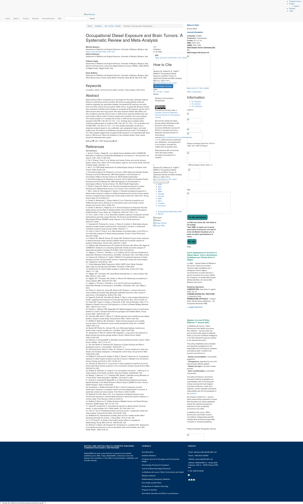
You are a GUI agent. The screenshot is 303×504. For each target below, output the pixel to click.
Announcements (48, 18)
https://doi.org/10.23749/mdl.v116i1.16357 (171, 57)
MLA (159, 201)
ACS (159, 186)
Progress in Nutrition (149, 490)
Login (291, 11)
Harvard (161, 196)
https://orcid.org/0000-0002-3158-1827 (100, 51)
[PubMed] (194, 120)
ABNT (160, 191)
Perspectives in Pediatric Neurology (155, 486)
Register (292, 8)
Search (92, 18)
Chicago (161, 194)
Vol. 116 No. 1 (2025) (113, 26)
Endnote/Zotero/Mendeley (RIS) (170, 211)
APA (159, 189)
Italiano (296, 6)
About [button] (15, 18)
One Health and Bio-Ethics (152, 483)
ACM (160, 184)
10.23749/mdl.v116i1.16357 (166, 83)
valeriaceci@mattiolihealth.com (205, 452)
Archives (35, 18)
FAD (59, 18)
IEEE (160, 198)
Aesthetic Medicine (149, 456)
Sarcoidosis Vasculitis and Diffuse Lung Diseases (160, 493)
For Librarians (197, 106)
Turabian (161, 203)
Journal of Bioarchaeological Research (156, 469)
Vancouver (162, 205)
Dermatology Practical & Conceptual (155, 465)
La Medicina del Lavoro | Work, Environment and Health (163, 472)
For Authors (196, 104)
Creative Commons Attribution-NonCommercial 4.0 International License (167, 114)
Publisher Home (295, 1)
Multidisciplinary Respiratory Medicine (156, 479)
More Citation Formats (160, 182)
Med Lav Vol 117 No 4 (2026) (198, 88)
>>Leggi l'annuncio (195, 307)
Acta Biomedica (147, 452)
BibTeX (160, 214)
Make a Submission (194, 91)
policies (193, 393)
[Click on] (197, 217)
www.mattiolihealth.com (204, 459)
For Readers (196, 101)
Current (26, 18)
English (292, 3)
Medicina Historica (149, 476)
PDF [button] (155, 47)
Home (7, 18)
